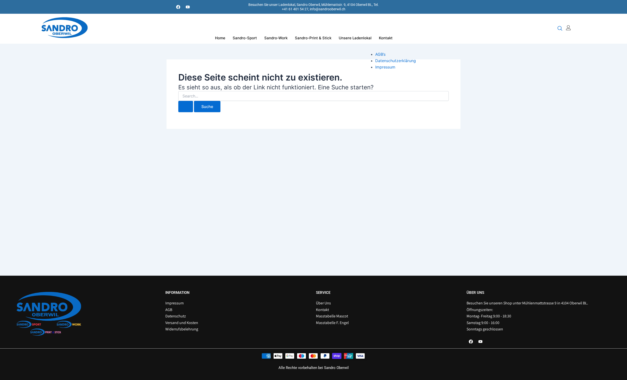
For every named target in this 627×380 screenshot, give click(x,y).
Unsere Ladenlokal (355, 38)
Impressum (385, 67)
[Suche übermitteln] (185, 106)
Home (220, 38)
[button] (560, 29)
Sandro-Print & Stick (313, 38)
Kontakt (386, 38)
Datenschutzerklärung (395, 60)
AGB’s (380, 54)
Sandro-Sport (245, 38)
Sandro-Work (276, 38)
